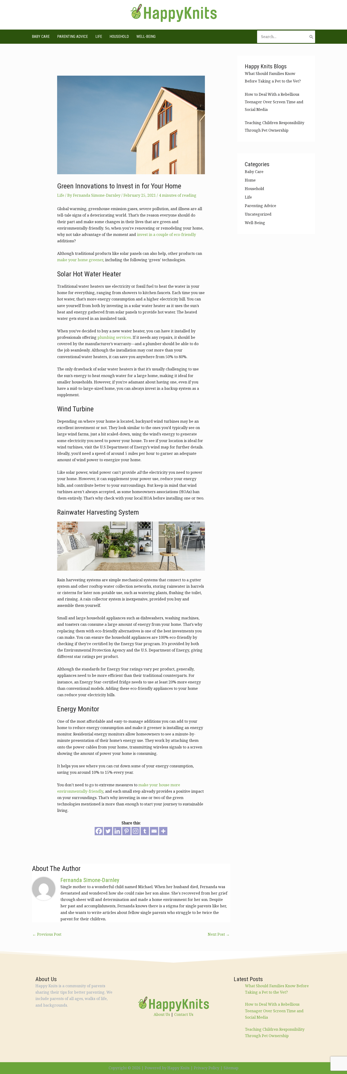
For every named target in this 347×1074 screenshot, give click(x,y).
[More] (163, 831)
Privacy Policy (206, 1067)
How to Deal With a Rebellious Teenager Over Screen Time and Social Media (274, 102)
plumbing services (114, 337)
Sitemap (231, 1067)
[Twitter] (108, 831)
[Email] (154, 831)
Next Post (219, 934)
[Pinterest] (126, 831)
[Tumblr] (145, 831)
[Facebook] (99, 831)
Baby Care (41, 36)
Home (250, 180)
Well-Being (146, 36)
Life (98, 36)
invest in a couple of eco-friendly (166, 234)
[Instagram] (135, 831)
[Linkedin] (117, 831)
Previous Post (46, 934)
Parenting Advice (72, 36)
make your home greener (80, 259)
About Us (162, 1014)
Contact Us (183, 1014)
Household (119, 36)
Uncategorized (258, 214)
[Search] (311, 37)
